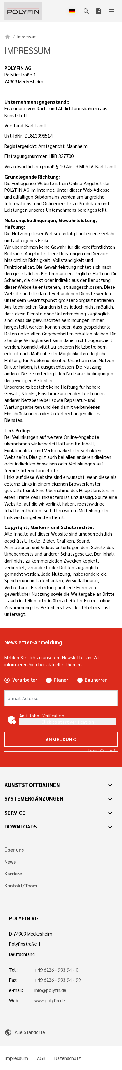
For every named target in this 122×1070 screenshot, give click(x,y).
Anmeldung (61, 739)
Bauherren (96, 680)
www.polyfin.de (49, 1000)
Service (14, 812)
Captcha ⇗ (102, 750)
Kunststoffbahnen (32, 784)
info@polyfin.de (50, 990)
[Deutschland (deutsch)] (73, 11)
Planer (61, 680)
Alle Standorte (24, 1032)
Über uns (14, 850)
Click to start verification (67, 722)
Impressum (16, 1058)
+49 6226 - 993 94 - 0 (56, 970)
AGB (41, 1058)
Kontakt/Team (20, 886)
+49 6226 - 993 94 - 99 (57, 980)
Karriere (13, 874)
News (10, 862)
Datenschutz (67, 1058)
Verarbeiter (24, 680)
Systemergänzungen (34, 798)
